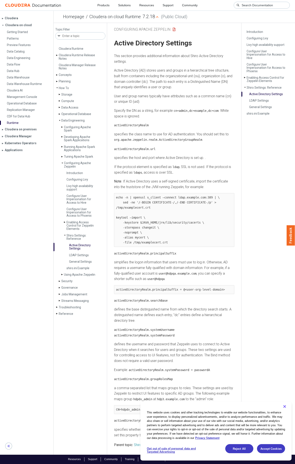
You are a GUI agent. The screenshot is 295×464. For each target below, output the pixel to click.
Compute (67, 101)
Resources (146, 5)
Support (168, 5)
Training (130, 459)
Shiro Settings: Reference (76, 237)
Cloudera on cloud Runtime (115, 16)
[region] (216, 431)
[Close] (284, 406)
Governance (69, 287)
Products (103, 5)
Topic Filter (62, 29)
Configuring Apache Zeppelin (77, 164)
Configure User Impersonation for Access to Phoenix (79, 212)
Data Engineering (73, 120)
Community (190, 5)
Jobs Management (74, 294)
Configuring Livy (77, 179)
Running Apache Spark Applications (79, 148)
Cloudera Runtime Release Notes (77, 56)
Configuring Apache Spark (77, 128)
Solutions (124, 5)
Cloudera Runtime (71, 48)
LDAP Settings (79, 255)
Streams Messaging (75, 300)
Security (67, 281)
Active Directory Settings (80, 246)
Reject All (239, 448)
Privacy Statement (207, 437)
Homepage (73, 16)
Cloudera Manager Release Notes (77, 66)
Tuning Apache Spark (78, 156)
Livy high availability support (80, 187)
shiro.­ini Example (78, 268)
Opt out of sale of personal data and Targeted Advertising (171, 450)
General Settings (80, 261)
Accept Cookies (271, 448)
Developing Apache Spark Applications (77, 138)
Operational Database (76, 114)
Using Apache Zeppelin (79, 274)
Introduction (75, 173)
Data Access (69, 107)
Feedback (291, 235)
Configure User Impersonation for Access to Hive (79, 199)
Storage (66, 94)
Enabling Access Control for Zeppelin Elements (80, 226)
